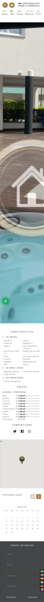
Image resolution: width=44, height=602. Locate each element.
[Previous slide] (32, 496)
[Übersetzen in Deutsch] (42, 586)
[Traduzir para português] (42, 571)
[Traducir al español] (42, 578)
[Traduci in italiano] (42, 582)
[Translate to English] (42, 575)
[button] (14, 431)
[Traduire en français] (42, 589)
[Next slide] (38, 496)
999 (19, 3)
